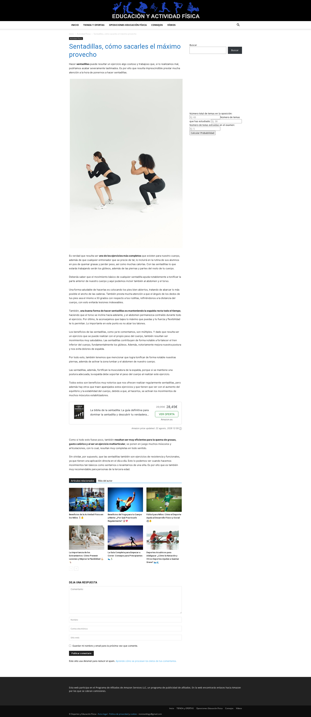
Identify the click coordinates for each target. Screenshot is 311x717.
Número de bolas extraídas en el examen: (212, 125)
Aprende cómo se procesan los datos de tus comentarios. (146, 661)
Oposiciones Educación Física (128, 24)
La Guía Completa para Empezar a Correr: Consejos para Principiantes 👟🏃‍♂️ (125, 555)
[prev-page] (71, 569)
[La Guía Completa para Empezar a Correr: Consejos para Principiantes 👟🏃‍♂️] (125, 537)
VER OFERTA (167, 414)
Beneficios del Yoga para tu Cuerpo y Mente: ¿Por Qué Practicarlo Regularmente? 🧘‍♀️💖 (125, 517)
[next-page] (76, 569)
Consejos (157, 24)
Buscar (193, 45)
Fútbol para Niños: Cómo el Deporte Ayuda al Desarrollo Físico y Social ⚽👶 (163, 517)
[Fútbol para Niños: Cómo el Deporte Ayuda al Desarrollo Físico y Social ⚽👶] (164, 499)
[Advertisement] (216, 82)
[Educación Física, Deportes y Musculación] (155, 10)
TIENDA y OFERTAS (93, 24)
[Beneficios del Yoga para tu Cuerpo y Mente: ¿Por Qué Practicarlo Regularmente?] (125, 499)
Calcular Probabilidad (202, 132)
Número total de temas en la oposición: (211, 113)
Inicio (75, 24)
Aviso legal (103, 714)
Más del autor (105, 481)
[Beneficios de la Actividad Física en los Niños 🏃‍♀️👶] (86, 499)
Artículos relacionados (82, 481)
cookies (133, 714)
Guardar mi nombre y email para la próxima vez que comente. (105, 645)
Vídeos (171, 24)
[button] (238, 25)
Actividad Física (84, 33)
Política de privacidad (118, 714)
